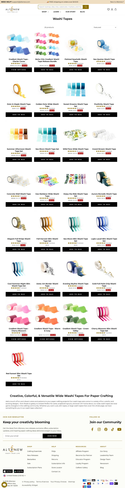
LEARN (56, 12)
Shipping (55, 455)
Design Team (105, 459)
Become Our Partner (84, 455)
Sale (28, 463)
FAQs (54, 451)
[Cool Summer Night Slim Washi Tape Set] (19, 269)
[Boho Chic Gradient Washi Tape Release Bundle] (47, 44)
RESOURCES (81, 446)
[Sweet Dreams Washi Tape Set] (75, 89)
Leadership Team (106, 455)
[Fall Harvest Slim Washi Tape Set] (47, 224)
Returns (55, 459)
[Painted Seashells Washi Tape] (75, 44)
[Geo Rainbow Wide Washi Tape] (47, 179)
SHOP (44, 12)
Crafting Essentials (34, 451)
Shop (29, 446)
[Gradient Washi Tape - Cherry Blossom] (19, 313)
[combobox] (60, 7)
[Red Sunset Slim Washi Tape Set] (19, 358)
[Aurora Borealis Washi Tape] (104, 179)
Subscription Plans (34, 468)
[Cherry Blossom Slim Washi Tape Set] (104, 313)
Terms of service (42, 482)
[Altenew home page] (12, 9)
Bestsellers (31, 459)
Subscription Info (58, 463)
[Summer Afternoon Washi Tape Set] (19, 134)
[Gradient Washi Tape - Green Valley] (75, 313)
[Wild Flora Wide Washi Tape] (75, 134)
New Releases (32, 455)
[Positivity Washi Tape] (104, 89)
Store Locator (57, 468)
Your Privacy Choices (58, 482)
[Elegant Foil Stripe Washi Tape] (19, 224)
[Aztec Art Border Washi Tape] (47, 269)
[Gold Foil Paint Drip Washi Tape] (104, 269)
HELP (54, 446)
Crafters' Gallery (82, 468)
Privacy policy (29, 482)
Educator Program (83, 459)
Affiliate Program (82, 451)
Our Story (104, 451)
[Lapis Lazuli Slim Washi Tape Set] (104, 224)
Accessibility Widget (30, 485)
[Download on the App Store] (8, 471)
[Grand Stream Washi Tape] (104, 134)
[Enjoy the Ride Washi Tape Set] (75, 179)
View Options (18, 69)
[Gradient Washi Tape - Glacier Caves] (19, 44)
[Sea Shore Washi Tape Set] (47, 134)
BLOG (82, 12)
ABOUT (103, 446)
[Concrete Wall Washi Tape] (19, 179)
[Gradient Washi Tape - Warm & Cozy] (47, 313)
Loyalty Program (82, 463)
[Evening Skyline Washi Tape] (75, 269)
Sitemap (71, 482)
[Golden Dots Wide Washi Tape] (47, 89)
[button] (4, 485)
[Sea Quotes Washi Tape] (104, 44)
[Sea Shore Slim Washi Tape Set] (75, 224)
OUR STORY (70, 12)
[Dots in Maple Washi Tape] (19, 89)
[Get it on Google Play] (19, 471)
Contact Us (56, 472)
